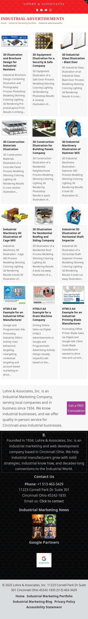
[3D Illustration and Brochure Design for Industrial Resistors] (14, 40)
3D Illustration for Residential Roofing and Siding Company (43, 234)
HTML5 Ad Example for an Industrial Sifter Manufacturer (13, 314)
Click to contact (51, 501)
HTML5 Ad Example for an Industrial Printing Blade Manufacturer (72, 316)
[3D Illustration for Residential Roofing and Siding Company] (44, 215)
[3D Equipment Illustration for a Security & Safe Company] (44, 40)
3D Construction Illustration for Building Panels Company (43, 147)
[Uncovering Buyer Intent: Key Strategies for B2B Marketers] (38, 532)
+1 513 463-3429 (50, 484)
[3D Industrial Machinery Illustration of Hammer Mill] (73, 127)
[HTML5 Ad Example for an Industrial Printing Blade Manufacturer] (73, 294)
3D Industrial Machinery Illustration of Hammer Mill (71, 147)
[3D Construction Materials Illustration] (14, 127)
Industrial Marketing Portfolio (50, 596)
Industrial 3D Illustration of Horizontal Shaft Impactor (73, 234)
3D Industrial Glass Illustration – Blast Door (73, 58)
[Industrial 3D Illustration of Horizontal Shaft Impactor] (73, 215)
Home (20, 596)
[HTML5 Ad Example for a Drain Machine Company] (44, 294)
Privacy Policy (64, 602)
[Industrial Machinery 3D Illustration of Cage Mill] (14, 215)
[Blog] (37, 10)
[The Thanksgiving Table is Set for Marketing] (38, 520)
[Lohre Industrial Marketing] (44, 435)
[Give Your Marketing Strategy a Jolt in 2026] (50, 520)
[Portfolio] (41, 10)
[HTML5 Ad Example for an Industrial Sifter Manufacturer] (14, 294)
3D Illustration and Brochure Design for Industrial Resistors (12, 62)
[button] (50, 10)
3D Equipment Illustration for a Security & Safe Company (44, 60)
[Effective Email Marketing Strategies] (50, 532)
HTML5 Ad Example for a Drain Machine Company (42, 314)
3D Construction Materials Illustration (13, 145)
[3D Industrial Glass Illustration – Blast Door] (73, 40)
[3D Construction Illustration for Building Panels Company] (44, 127)
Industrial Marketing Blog (32, 602)
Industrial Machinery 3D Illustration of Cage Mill (12, 234)
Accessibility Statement (44, 607)
